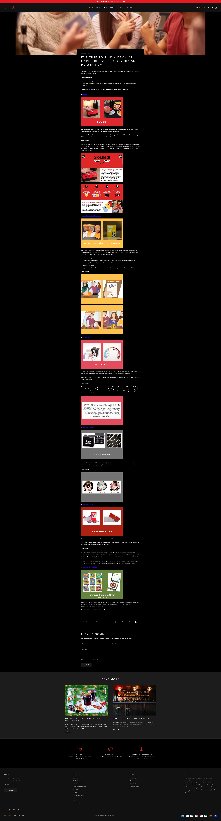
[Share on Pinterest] (129, 622)
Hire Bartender (126, 7)
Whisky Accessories (78, 801)
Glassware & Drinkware (79, 786)
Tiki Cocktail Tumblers (79, 795)
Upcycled (75, 798)
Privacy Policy (113, 638)
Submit (86, 664)
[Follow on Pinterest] (14, 810)
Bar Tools (75, 778)
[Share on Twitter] (122, 622)
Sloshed (84, 94)
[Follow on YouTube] (18, 810)
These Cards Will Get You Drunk (91, 216)
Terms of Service (124, 638)
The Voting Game (88, 427)
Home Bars (76, 789)
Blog (105, 7)
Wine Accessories (78, 804)
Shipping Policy (134, 784)
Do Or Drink (85, 337)
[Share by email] (136, 622)
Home (91, 7)
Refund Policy (134, 781)
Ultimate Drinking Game (90, 567)
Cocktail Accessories (78, 781)
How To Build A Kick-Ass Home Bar (132, 718)
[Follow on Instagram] (9, 810)
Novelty (75, 792)
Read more (68, 732)
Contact (113, 7)
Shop (98, 7)
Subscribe (11, 790)
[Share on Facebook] (115, 622)
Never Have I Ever (88, 504)
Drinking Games (77, 784)
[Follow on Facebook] (5, 810)
